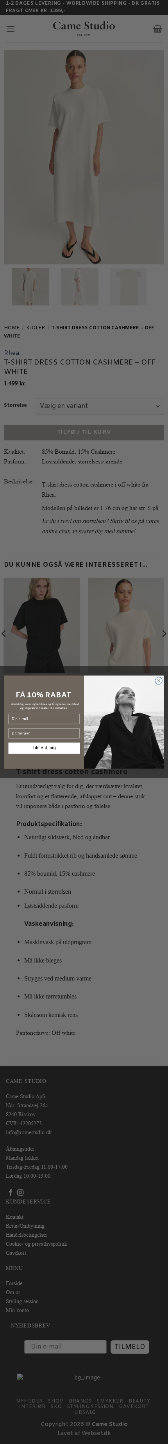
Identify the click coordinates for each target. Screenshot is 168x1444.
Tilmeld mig (44, 748)
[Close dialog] (158, 680)
